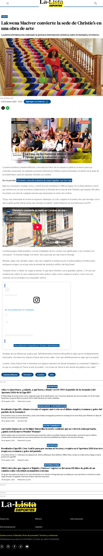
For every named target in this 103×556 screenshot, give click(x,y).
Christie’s (27, 375)
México (38, 519)
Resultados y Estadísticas (52, 406)
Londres (40, 375)
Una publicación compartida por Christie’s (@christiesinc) (36, 346)
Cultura (5, 17)
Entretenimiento (52, 426)
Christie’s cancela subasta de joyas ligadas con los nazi (44, 180)
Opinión (38, 527)
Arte (52, 375)
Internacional (52, 465)
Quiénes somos (6, 535)
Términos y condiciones (48, 535)
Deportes (52, 386)
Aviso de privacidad (30, 535)
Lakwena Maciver (10, 375)
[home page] (51, 506)
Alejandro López (23, 460)
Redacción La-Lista (24, 401)
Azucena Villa (22, 421)
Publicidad (17, 535)
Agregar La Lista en (35, 101)
